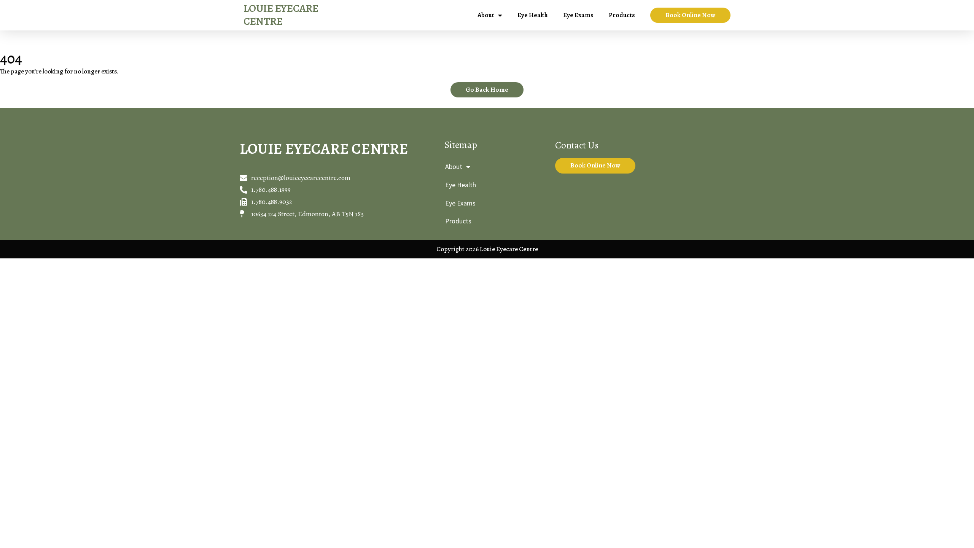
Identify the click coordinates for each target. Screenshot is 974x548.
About (485, 15)
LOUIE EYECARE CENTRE (281, 15)
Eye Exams (578, 15)
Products (622, 15)
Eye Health (532, 15)
